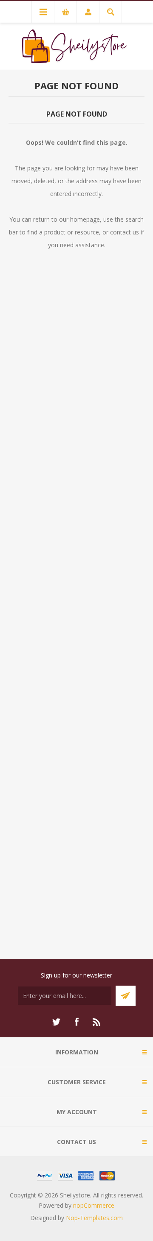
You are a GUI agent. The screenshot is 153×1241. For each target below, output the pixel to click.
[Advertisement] (76, 619)
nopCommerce (93, 1205)
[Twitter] (56, 1022)
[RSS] (97, 1022)
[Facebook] (76, 1022)
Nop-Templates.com (94, 1218)
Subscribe (126, 996)
